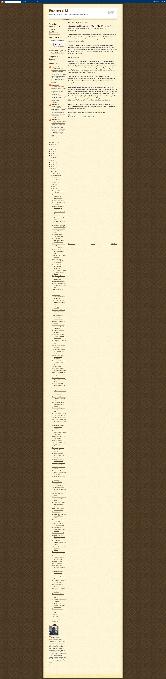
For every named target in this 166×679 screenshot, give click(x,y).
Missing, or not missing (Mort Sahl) (58, 520)
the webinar (75, 57)
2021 (52, 145)
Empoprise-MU (55, 67)
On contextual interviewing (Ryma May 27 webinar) (58, 240)
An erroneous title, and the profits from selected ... (58, 426)
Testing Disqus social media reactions (57, 572)
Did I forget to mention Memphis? (58, 331)
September (55, 180)
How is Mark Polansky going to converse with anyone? (59, 542)
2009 (52, 171)
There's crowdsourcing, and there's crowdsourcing (58, 317)
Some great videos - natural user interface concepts (58, 567)
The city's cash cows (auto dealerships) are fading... (59, 548)
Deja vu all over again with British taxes (58, 509)
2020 (52, 147)
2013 (52, 162)
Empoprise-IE (55, 105)
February (55, 619)
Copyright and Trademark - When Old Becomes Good (59, 398)
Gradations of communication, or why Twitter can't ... (58, 557)
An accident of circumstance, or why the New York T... (58, 296)
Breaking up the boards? (58, 281)
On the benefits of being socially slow (58, 203)
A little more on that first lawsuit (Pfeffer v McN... (58, 230)
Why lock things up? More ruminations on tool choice (58, 385)
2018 (52, 151)
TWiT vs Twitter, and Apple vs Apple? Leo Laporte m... (58, 290)
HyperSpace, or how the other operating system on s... (59, 504)
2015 (52, 158)
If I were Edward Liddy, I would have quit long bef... (59, 341)
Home (93, 244)
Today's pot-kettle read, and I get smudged (58, 524)
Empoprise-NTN (55, 120)
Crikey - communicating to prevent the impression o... (58, 196)
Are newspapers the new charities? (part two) (58, 463)
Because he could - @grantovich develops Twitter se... (59, 472)
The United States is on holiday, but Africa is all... (58, 302)
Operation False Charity (58, 200)
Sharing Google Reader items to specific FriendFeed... (58, 356)
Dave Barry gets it (57, 561)
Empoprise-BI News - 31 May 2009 (58, 191)
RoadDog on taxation (57, 440)
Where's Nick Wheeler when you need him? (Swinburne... (58, 336)
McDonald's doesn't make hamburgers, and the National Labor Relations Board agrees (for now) (58, 89)
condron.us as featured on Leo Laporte (59, 600)
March (54, 617)
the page (74, 113)
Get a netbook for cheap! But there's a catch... (58, 346)
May (54, 188)
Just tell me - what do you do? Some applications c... (59, 421)
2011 (52, 166)
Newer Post (71, 244)
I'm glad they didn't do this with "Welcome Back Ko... (58, 449)
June (54, 186)
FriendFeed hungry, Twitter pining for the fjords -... (58, 536)
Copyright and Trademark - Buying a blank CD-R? (59, 362)
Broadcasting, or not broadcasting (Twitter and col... (58, 529)
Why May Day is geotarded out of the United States (58, 605)
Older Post (114, 244)
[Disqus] (92, 150)
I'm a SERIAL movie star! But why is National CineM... (59, 373)
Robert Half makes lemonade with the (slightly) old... (58, 260)
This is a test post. (56, 366)
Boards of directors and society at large (58, 207)
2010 (52, 169)
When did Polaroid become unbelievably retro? (58, 251)
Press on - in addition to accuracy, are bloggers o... (59, 285)
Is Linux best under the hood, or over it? (58, 460)
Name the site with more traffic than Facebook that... (58, 211)
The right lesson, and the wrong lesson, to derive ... (58, 444)
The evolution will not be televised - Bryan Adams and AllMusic (58, 70)
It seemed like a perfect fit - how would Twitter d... (59, 576)
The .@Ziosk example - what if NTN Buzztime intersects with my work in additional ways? (58, 123)
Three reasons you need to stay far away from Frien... (59, 272)
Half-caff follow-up (57, 563)
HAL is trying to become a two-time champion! (58, 226)
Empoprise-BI (58, 10)
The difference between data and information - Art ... (59, 489)
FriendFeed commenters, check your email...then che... (58, 245)
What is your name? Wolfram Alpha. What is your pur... (59, 432)
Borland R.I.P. (56, 512)
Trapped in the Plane (57, 394)
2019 (52, 149)
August (55, 182)
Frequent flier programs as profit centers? (59, 437)
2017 (52, 153)
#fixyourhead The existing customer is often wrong (59, 498)
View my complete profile (56, 664)
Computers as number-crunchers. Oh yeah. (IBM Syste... (58, 326)
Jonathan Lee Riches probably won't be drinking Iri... (57, 266)
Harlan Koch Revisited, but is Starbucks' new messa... (58, 404)
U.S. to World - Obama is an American (58, 581)
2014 (52, 160)
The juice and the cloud (58, 417)
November (55, 175)
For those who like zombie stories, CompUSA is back (58, 483)
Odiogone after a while (58, 533)
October (55, 177)
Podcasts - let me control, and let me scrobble (58, 552)
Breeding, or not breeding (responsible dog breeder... (59, 515)
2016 (52, 155)
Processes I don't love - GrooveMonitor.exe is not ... (58, 595)
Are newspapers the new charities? (58, 467)
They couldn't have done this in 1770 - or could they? (59, 379)
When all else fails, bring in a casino (58, 222)
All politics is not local (57, 106)
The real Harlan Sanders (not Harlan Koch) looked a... (58, 351)
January (55, 621)
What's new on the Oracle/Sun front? (57, 235)
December (55, 173)
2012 (52, 164)
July (54, 184)
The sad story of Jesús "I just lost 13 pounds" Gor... (58, 311)
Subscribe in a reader (54, 34)
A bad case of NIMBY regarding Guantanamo (59, 369)
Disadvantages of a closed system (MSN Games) (59, 414)
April (54, 614)
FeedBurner (61, 46)
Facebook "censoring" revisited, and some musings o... (58, 455)
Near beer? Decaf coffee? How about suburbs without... (58, 477)
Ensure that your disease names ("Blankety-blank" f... (58, 590)
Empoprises (55, 637)
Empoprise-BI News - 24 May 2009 (58, 307)
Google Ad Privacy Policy (57, 53)
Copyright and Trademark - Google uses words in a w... (59, 390)
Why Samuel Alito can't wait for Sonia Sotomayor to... (58, 277)
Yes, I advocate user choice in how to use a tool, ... (59, 610)
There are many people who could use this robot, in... (58, 217)
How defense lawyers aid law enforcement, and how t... (58, 409)
